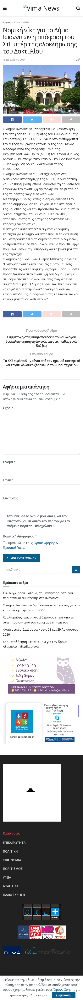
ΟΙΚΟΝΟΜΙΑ (12, 860)
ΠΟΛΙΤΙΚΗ (10, 851)
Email (8, 480)
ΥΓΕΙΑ (7, 877)
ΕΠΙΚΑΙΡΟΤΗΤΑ (22, 22)
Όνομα (9, 462)
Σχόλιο (8, 408)
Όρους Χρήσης (64, 989)
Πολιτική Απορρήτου (20, 536)
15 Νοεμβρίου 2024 (14, 59)
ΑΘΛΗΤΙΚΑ (10, 886)
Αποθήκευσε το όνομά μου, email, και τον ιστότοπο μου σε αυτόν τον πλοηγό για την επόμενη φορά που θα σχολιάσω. (38, 521)
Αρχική (7, 22)
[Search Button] (76, 569)
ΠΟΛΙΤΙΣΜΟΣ (13, 869)
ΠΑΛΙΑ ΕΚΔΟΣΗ (14, 895)
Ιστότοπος (10, 498)
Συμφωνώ (64, 995)
